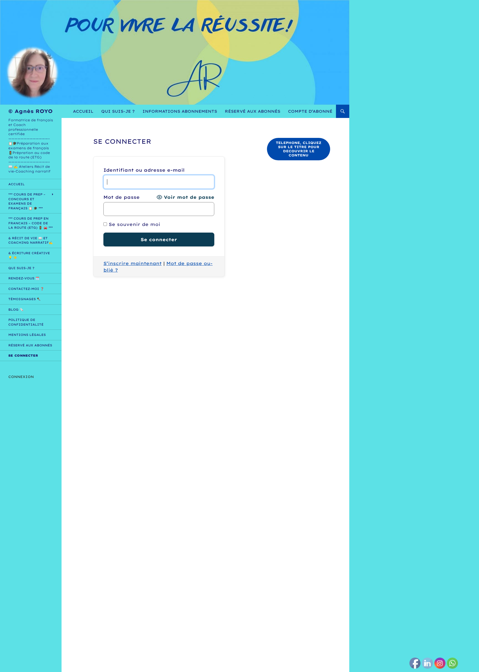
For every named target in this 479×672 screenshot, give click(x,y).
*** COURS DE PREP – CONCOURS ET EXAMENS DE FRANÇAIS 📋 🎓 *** (26, 201)
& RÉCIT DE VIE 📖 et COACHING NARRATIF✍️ (30, 240)
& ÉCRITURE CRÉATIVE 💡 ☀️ (29, 255)
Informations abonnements (179, 111)
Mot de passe (121, 197)
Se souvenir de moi (133, 224)
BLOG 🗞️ (16, 309)
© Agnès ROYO (30, 111)
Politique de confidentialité (26, 322)
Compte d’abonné (310, 111)
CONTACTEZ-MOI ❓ (26, 289)
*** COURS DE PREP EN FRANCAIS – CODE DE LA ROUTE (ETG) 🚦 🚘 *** (30, 223)
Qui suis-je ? (118, 111)
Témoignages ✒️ (24, 299)
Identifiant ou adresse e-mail (144, 170)
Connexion (21, 377)
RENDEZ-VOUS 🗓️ (23, 278)
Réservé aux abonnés (252, 111)
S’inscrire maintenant (132, 263)
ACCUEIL (83, 111)
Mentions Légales (27, 335)
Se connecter (23, 355)
